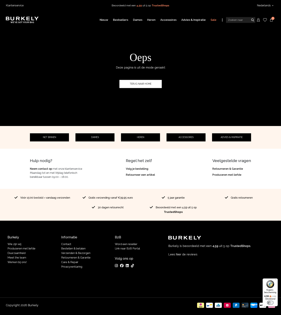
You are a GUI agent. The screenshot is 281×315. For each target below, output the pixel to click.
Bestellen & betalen (73, 248)
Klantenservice (15, 5)
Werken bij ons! (17, 262)
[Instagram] (116, 265)
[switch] (270, 303)
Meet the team (16, 257)
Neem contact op (41, 168)
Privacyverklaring (71, 266)
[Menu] (276, 280)
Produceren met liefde (226, 174)
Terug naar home (140, 83)
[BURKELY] (22, 20)
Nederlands (264, 5)
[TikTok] (132, 265)
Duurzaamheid (16, 253)
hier (178, 254)
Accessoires (186, 137)
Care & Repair (69, 262)
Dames (95, 137)
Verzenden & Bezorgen (75, 253)
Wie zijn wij (14, 244)
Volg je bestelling (137, 168)
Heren (140, 137)
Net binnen (49, 137)
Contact (66, 244)
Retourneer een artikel (140, 174)
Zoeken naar (252, 20)
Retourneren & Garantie (227, 168)
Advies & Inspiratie (232, 137)
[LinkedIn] (127, 265)
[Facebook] (122, 265)
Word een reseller (126, 244)
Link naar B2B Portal (127, 248)
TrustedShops (160, 5)
